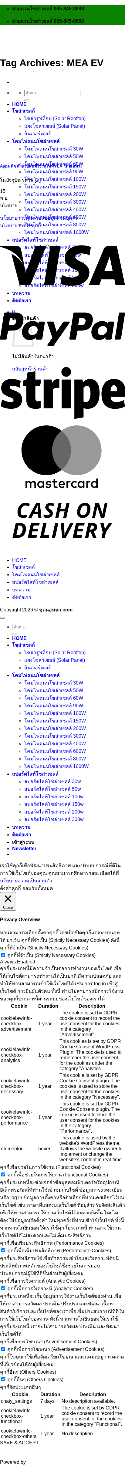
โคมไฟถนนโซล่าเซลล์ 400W (55, 209)
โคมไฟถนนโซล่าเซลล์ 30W (53, 682)
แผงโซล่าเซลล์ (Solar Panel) (54, 660)
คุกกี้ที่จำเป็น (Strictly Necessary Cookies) (51, 955)
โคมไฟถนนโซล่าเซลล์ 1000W (56, 232)
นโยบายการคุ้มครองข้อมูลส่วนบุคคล (39, 218)
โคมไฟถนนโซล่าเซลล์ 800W (55, 224)
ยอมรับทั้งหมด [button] (37, 888)
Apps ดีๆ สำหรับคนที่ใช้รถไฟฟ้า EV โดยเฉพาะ (41, 166)
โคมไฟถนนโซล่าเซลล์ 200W (55, 194)
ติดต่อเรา (21, 597)
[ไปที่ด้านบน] (2, 618)
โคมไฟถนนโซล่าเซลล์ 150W (55, 186)
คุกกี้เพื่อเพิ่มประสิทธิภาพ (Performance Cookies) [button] (52, 1243)
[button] (24, 848)
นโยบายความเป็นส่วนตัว (26, 880)
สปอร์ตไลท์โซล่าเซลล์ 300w (54, 819)
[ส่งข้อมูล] (26, 100)
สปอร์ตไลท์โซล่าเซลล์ (35, 582)
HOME (19, 560)
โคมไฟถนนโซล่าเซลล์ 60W (53, 698)
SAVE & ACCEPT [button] (19, 1442)
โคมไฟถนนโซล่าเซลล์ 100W (55, 179)
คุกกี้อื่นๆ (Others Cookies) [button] (28, 1372)
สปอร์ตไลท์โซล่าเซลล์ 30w (52, 781)
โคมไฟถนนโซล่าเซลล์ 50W (53, 156)
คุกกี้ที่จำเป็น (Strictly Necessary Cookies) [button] (44, 947)
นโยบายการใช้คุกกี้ (20, 225)
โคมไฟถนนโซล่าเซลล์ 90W (53, 171)
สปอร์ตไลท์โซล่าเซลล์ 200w (54, 811)
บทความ (21, 589)
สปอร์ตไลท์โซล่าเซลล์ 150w (54, 804)
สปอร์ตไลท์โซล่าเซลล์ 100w (54, 796)
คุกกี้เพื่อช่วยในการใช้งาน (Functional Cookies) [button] (50, 1167)
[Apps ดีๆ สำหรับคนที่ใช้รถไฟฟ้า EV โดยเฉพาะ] (45, 153)
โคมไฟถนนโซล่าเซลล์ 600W (55, 751)
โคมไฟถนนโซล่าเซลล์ (36, 574)
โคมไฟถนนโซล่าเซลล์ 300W (55, 202)
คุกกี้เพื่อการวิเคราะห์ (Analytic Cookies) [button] (43, 1281)
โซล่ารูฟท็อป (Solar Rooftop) (55, 652)
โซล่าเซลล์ (23, 567)
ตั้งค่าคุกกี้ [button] (10, 888)
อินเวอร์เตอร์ (37, 667)
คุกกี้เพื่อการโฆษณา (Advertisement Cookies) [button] (48, 1341)
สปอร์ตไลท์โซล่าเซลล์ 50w (52, 789)
